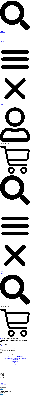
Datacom (2, 338)
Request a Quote (2, 209)
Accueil (0, 338)
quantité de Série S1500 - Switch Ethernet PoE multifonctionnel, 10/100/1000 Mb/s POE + (8, 348)
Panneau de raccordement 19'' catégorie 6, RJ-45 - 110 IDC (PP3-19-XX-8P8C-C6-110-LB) (15, 358)
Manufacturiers (2, 41)
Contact (2, 106)
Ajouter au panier (1, 349)
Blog (1, 42)
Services (2, 104)
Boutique (2, 105)
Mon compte (2, 273)
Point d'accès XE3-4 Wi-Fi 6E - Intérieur (15, 363)
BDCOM (1, 345)
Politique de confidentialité (3, 380)
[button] (15, 74)
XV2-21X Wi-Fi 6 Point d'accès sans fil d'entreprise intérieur (15, 356)
